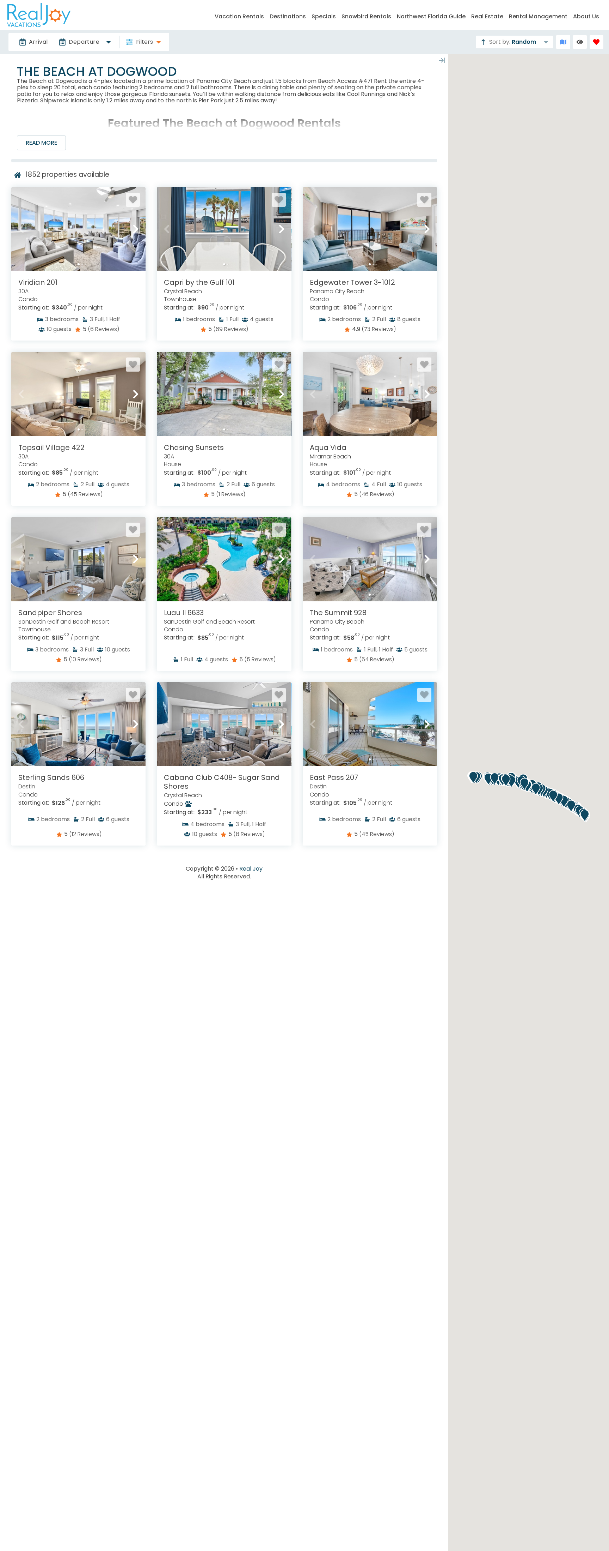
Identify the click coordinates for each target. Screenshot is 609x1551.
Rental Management (538, 16)
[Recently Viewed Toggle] (580, 42)
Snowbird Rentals (366, 16)
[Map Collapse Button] (442, 60)
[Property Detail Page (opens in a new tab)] (78, 229)
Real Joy (251, 869)
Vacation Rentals (239, 16)
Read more (41, 143)
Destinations (288, 16)
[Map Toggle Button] (563, 42)
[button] (21, 229)
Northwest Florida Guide (431, 16)
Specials (324, 16)
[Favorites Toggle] (596, 42)
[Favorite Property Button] (133, 200)
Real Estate (487, 16)
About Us (586, 16)
